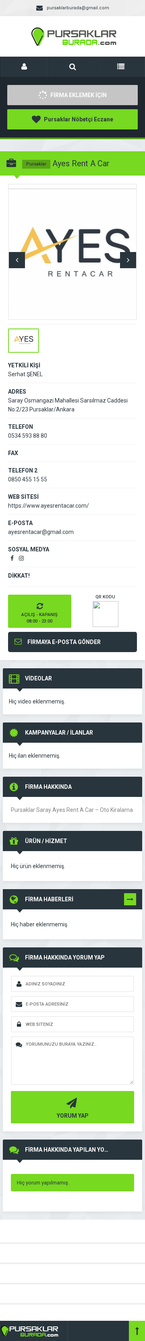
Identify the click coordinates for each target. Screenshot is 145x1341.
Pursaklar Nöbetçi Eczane (78, 119)
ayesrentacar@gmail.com (41, 532)
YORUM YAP (73, 1115)
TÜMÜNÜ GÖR (130, 900)
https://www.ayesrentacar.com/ (48, 505)
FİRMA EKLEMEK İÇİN (78, 95)
